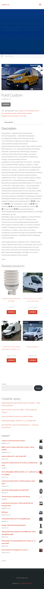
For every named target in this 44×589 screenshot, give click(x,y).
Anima (20, 583)
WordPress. (28, 583)
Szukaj (4, 384)
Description (8, 122)
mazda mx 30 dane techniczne (28, 111)
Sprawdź (6, 104)
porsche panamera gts (8, 113)
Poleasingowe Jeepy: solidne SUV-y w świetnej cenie (19, 420)
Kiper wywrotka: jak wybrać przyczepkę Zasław (17, 416)
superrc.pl (5, 4)
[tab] (9, 122)
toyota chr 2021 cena (19, 116)
